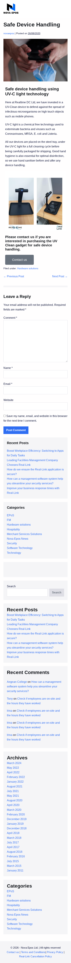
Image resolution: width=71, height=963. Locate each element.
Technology (14, 552)
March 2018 (14, 837)
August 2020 (14, 800)
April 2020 (13, 805)
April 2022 (13, 772)
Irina (9, 710)
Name (8, 367)
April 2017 (13, 847)
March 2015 (14, 865)
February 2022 (16, 777)
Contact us (13, 952)
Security (12, 543)
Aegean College (17, 681)
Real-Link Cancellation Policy (35, 956)
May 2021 (13, 795)
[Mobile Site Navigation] (66, 9)
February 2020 (16, 814)
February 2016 (16, 856)
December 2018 (17, 828)
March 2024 (14, 763)
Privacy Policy (55, 952)
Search (11, 586)
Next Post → (60, 276)
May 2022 (13, 767)
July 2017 (13, 842)
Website (8, 400)
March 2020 (14, 809)
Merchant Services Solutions (24, 534)
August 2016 (14, 851)
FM (9, 520)
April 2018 (13, 833)
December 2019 (17, 819)
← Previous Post (13, 276)
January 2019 (15, 823)
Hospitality (13, 529)
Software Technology (20, 548)
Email (7, 383)
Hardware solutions (27, 268)
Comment (10, 317)
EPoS (10, 515)
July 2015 (13, 861)
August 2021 (14, 786)
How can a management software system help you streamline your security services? (34, 686)
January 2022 (15, 781)
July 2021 (13, 791)
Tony (10, 698)
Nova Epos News (17, 538)
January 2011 (15, 870)
